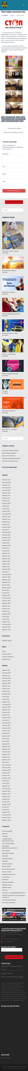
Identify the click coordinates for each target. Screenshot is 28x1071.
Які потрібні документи (8, 902)
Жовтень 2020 (6, 577)
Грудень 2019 (6, 595)
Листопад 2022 (6, 532)
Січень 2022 (5, 550)
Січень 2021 (5, 572)
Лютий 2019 (5, 616)
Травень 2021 (6, 566)
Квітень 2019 (5, 611)
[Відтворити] (4, 919)
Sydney (23, 1068)
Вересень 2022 (6, 537)
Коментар (6, 154)
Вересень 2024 (6, 493)
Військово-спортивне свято (10, 461)
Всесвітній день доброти (9, 453)
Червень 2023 (6, 519)
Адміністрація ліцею (8, 841)
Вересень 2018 (6, 629)
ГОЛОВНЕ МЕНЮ (7, 839)
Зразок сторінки (7, 871)
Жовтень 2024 (6, 490)
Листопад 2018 (6, 624)
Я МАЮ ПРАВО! (6, 866)
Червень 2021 (6, 564)
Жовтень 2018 (6, 627)
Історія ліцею (6, 877)
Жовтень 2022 (6, 535)
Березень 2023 (6, 527)
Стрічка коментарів (7, 656)
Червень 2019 (6, 606)
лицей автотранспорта (8, 119)
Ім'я (4, 166)
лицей (22, 117)
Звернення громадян (8, 853)
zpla (3, 117)
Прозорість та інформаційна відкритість (13, 892)
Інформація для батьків (8, 874)
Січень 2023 (5, 529)
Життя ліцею (5, 850)
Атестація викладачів (8, 843)
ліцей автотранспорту (12, 121)
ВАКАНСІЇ (4, 833)
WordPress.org (6, 659)
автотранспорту (10, 117)
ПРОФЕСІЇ (5, 861)
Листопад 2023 (6, 514)
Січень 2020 (5, 593)
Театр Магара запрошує (9, 900)
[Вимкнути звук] (21, 919)
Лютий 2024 (5, 506)
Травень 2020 (6, 582)
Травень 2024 (6, 498)
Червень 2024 (6, 495)
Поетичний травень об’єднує (10, 450)
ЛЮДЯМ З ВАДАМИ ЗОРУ (15, 201)
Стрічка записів (6, 654)
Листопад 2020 (6, 574)
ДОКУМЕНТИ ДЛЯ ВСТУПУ (9, 848)
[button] (23, 5)
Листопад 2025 (6, 482)
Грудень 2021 (6, 553)
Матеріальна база (7, 885)
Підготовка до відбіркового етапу (13, 132)
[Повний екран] (24, 919)
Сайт (4, 181)
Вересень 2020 (6, 579)
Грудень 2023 (6, 511)
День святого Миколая (8, 455)
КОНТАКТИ (5, 879)
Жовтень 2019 (6, 600)
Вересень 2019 (6, 603)
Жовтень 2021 (6, 556)
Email (4, 174)
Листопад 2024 (6, 487)
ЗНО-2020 (5, 856)
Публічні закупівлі (7, 864)
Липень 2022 (5, 543)
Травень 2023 (6, 522)
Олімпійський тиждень (14, 128)
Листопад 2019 (6, 598)
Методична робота (7, 858)
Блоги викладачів (7, 831)
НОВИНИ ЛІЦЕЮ (20, 15)
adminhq (5, 15)
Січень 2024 (5, 508)
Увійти (4, 651)
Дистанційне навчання (8, 869)
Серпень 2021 (6, 561)
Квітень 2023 (6, 524)
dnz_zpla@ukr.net (8, 941)
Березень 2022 (6, 545)
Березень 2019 (6, 614)
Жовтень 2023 (6, 516)
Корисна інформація (8, 882)
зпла (18, 117)
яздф (21, 121)
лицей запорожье (20, 119)
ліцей (3, 121)
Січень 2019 (5, 619)
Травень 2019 (6, 608)
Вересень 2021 (6, 558)
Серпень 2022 (6, 540)
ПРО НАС (4, 890)
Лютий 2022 (5, 548)
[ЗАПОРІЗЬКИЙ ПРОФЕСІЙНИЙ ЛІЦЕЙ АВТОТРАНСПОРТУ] (4, 5)
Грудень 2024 (6, 485)
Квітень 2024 (6, 500)
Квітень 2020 (6, 585)
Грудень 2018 (6, 621)
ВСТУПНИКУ (5, 846)
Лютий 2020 (5, 590)
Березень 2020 (6, 587)
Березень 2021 (6, 569)
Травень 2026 (6, 479)
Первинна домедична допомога (11, 458)
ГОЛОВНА (5, 836)
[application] (14, 914)
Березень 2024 (6, 503)
